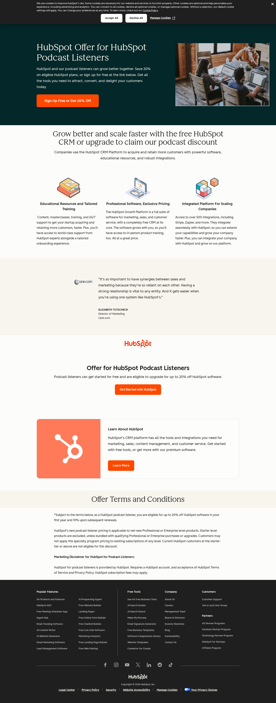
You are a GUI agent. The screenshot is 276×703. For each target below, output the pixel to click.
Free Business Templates (140, 630)
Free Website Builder (90, 605)
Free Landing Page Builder (93, 642)
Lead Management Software (52, 648)
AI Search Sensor (136, 611)
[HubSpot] (138, 677)
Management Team (175, 611)
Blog (167, 630)
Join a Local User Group (214, 605)
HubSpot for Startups (213, 642)
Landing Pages (87, 611)
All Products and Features (51, 599)
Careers (169, 605)
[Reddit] (159, 665)
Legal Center (67, 690)
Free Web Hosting (88, 648)
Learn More (121, 465)
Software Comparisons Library (144, 636)
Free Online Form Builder (92, 617)
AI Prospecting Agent (90, 599)
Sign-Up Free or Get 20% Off (67, 101)
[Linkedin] (148, 665)
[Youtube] (127, 665)
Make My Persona (136, 617)
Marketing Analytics (89, 636)
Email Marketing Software (51, 642)
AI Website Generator (48, 636)
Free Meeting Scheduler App (52, 611)
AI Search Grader (136, 605)
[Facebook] (105, 665)
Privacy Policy (90, 690)
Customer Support (212, 599)
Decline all (136, 18)
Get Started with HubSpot (138, 389)
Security (111, 690)
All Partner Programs (213, 623)
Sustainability (172, 636)
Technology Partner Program (217, 635)
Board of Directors (175, 617)
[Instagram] (116, 665)
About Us (170, 599)
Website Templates (137, 642)
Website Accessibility (136, 690)
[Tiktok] (170, 665)
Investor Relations (174, 624)
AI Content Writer (46, 630)
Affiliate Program (211, 648)
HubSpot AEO (44, 605)
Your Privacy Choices (204, 690)
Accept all (111, 18)
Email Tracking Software (50, 624)
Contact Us (170, 642)
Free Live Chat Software (92, 630)
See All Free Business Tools (142, 599)
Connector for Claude (139, 648)
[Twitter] (138, 665)
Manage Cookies (160, 18)
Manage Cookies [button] (167, 690)
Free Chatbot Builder (90, 624)
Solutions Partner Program (216, 629)
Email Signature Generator (141, 624)
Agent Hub (42, 617)
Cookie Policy (150, 10)
